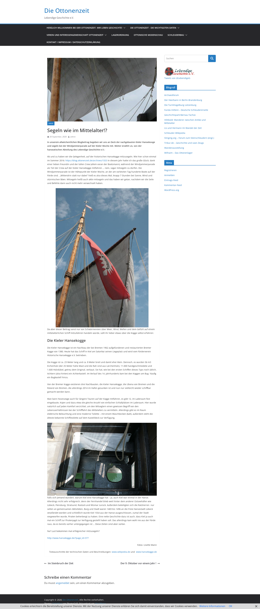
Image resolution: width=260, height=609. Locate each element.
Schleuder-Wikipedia (174, 133)
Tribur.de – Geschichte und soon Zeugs (184, 142)
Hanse (50, 123)
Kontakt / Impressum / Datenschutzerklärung (73, 42)
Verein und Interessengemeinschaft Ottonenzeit (75, 35)
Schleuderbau (176, 35)
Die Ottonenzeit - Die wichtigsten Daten (153, 27)
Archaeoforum (171, 95)
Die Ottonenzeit (66, 10)
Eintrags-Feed (171, 180)
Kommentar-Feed (173, 185)
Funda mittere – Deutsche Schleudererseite (186, 110)
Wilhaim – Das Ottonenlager (178, 152)
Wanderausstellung (174, 147)
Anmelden (169, 175)
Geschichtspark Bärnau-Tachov (180, 114)
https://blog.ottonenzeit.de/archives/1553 (86, 160)
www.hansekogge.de (146, 551)
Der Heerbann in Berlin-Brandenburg (183, 100)
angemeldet (62, 583)
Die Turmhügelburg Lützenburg (180, 105)
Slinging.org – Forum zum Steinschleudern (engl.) (189, 137)
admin (73, 136)
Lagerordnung (120, 35)
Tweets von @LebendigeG (177, 78)
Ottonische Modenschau (148, 35)
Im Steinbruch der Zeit (60, 563)
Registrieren (170, 170)
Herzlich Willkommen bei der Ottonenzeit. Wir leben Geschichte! (84, 27)
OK (230, 606)
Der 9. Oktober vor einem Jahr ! (138, 563)
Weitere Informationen (212, 606)
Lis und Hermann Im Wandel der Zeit (183, 128)
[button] (123, 28)
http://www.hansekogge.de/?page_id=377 (68, 538)
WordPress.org (171, 190)
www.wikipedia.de (121, 551)
